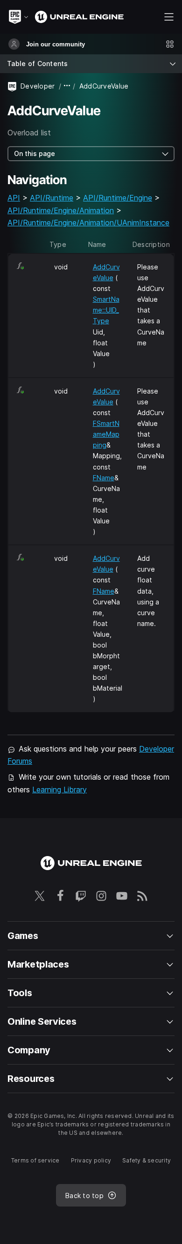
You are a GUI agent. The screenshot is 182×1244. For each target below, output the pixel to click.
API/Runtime (51, 197)
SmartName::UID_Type (106, 310)
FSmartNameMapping (106, 434)
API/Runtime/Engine (117, 197)
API (13, 197)
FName (103, 478)
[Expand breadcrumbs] (67, 85)
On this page (34, 153)
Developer (38, 86)
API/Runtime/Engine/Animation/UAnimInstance (88, 222)
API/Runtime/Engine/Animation (60, 210)
